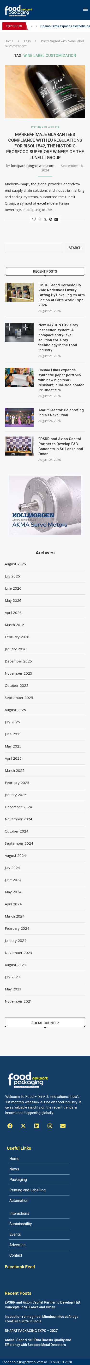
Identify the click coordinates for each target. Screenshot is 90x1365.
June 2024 (13, 879)
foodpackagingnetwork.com (32, 165)
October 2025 (16, 685)
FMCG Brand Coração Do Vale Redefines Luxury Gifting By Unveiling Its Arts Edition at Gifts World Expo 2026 (61, 295)
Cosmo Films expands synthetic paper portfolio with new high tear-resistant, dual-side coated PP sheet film (61, 380)
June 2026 (13, 588)
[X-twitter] (23, 1126)
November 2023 (18, 952)
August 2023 (15, 964)
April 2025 (13, 758)
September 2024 (19, 843)
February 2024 (17, 928)
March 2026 (14, 624)
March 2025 (14, 770)
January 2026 (15, 649)
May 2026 (13, 600)
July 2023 (12, 976)
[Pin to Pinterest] (50, 219)
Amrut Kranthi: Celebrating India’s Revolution (61, 412)
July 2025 (12, 721)
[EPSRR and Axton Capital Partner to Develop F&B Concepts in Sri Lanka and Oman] (19, 446)
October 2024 (16, 831)
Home (9, 41)
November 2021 (18, 1001)
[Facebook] (10, 1126)
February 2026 (17, 636)
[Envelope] (63, 1126)
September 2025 (19, 697)
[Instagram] (49, 1126)
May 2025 (13, 746)
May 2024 (13, 891)
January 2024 (15, 940)
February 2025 (17, 782)
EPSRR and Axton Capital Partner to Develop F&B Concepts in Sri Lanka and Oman (60, 446)
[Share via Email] (56, 219)
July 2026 (12, 576)
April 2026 (13, 612)
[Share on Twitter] (45, 219)
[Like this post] (34, 219)
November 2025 (18, 673)
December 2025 (18, 661)
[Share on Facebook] (40, 219)
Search (75, 248)
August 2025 (15, 709)
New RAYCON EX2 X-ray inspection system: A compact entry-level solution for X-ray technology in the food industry (58, 337)
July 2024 (12, 867)
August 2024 (15, 855)
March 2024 (14, 916)
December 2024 (18, 806)
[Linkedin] (36, 1126)
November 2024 (18, 819)
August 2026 (15, 564)
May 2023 (13, 989)
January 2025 (15, 794)
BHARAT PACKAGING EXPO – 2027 (31, 1331)
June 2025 (13, 734)
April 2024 (13, 904)
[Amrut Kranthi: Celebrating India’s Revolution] (19, 417)
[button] (32, 26)
